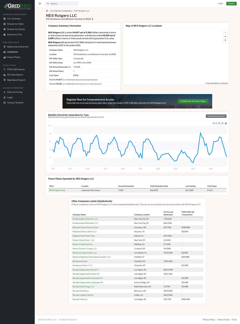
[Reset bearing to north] (225, 40)
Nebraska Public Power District (85, 227)
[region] (17, 166)
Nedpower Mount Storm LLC (85, 231)
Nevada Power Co (80, 299)
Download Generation (216, 116)
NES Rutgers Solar (57, 190)
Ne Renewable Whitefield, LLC (85, 223)
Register (231, 4)
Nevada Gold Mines (81, 291)
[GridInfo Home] (47, 11)
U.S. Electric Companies (61, 11)
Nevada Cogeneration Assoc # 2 (86, 274)
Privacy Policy (209, 320)
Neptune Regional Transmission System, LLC (92, 257)
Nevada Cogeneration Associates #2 (88, 282)
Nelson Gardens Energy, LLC (85, 248)
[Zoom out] (225, 36)
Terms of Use (223, 320)
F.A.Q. (234, 320)
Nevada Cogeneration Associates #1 (87, 278)
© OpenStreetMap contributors (216, 83)
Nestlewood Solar (80, 261)
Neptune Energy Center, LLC (85, 253)
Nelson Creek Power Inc (82, 244)
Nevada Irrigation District (83, 295)
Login (220, 3)
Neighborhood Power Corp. (84, 236)
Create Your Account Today (193, 101)
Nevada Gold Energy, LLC (83, 286)
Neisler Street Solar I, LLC (83, 240)
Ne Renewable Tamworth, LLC (85, 219)
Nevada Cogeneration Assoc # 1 (86, 270)
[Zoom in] (225, 32)
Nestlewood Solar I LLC (82, 265)
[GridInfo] (17, 6)
